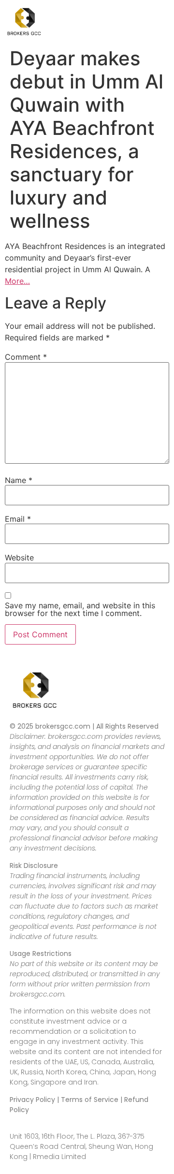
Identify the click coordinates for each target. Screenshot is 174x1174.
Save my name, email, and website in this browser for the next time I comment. (80, 609)
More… (17, 281)
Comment (26, 357)
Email (18, 519)
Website (19, 557)
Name (18, 480)
